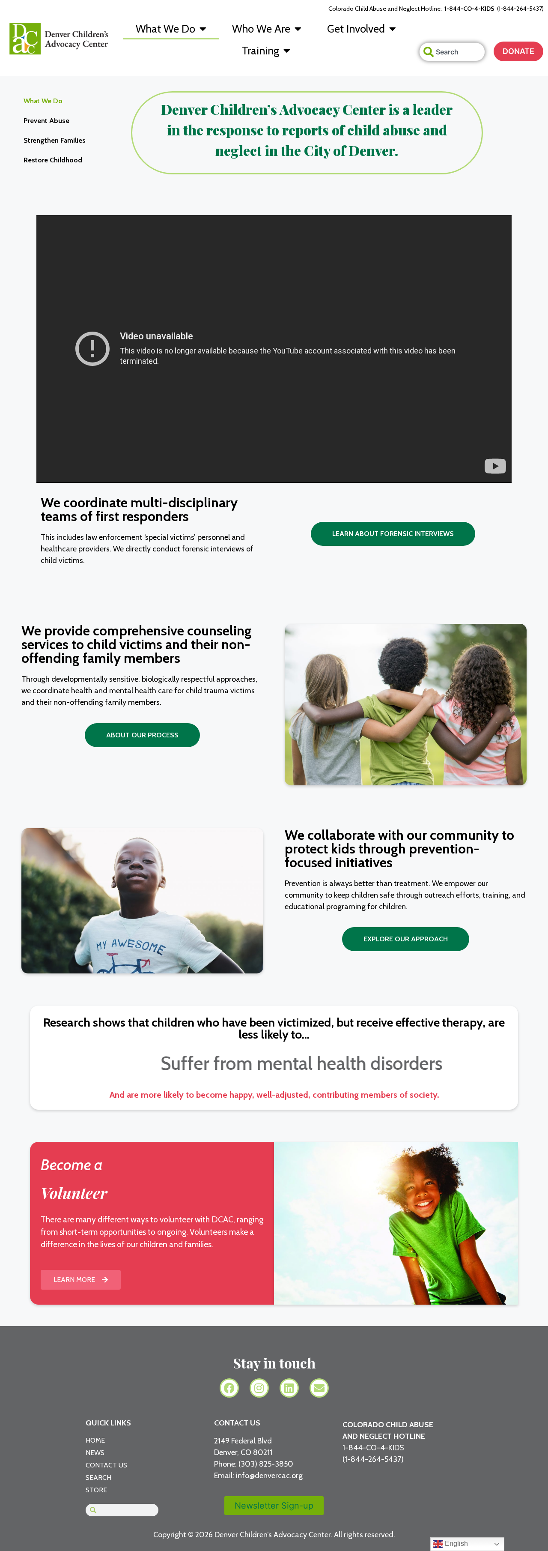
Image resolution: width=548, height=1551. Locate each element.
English (455, 1543)
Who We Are (261, 28)
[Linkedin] (289, 1388)
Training (260, 50)
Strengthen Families (55, 140)
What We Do (165, 28)
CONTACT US (237, 1423)
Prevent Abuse (46, 121)
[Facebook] (229, 1388)
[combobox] (452, 51)
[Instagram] (259, 1388)
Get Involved (356, 28)
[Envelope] (319, 1388)
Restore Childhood (53, 160)
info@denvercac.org (269, 1475)
